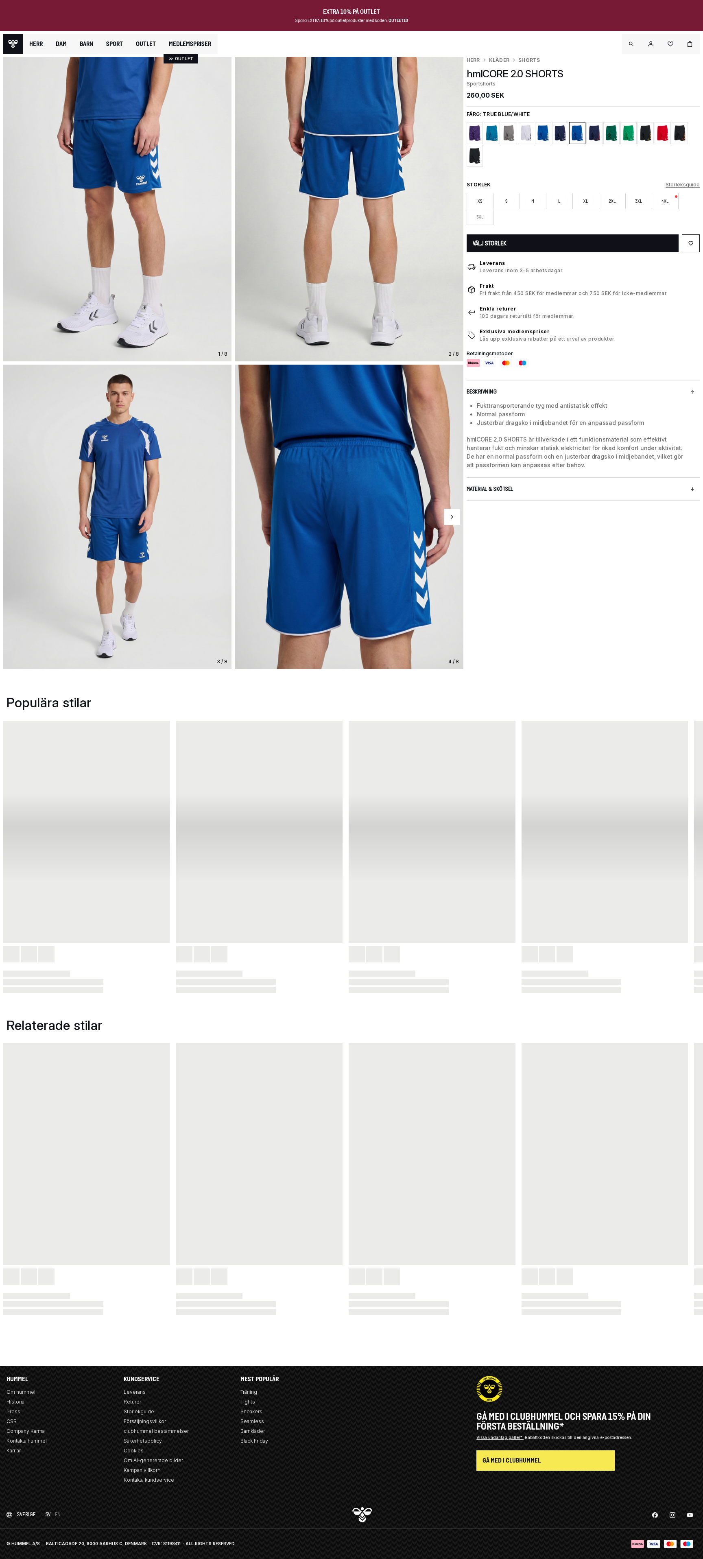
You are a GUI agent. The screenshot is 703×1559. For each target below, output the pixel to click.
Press (13, 1411)
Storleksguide (683, 184)
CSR (12, 1421)
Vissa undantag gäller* (500, 1437)
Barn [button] (86, 44)
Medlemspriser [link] (190, 43)
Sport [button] (114, 44)
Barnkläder (252, 1431)
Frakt (487, 286)
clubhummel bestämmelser (156, 1431)
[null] (13, 44)
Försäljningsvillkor (145, 1421)
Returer (132, 1402)
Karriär (14, 1450)
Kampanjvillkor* (142, 1470)
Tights (247, 1402)
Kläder (499, 60)
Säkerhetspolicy (143, 1441)
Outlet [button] (146, 44)
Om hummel (21, 1392)
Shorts (529, 60)
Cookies (134, 1450)
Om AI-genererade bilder (153, 1460)
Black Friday (254, 1441)
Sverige (26, 1514)
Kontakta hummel (27, 1441)
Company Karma (26, 1431)
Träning (248, 1392)
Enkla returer (498, 309)
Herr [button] (36, 44)
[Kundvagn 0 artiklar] (690, 44)
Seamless (252, 1421)
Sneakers (251, 1411)
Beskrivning (482, 392)
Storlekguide (139, 1411)
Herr (473, 60)
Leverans (492, 263)
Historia (15, 1402)
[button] (631, 44)
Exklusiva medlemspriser (515, 331)
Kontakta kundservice (149, 1480)
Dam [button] (61, 44)
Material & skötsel (490, 489)
